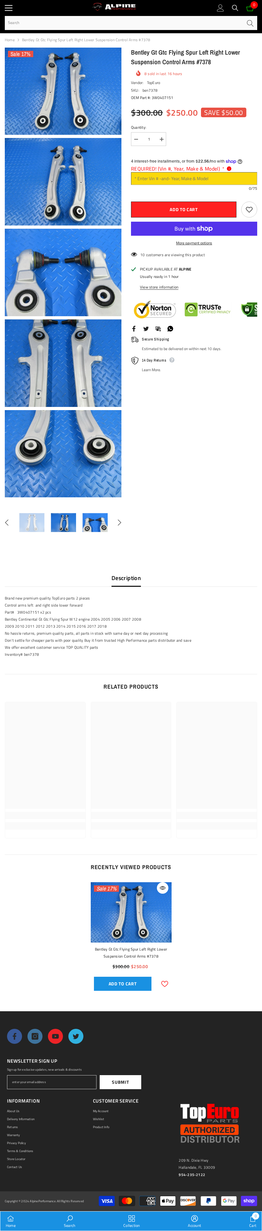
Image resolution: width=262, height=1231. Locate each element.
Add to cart (184, 209)
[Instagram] (34, 1036)
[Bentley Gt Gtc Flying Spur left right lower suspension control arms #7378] (131, 912)
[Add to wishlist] (249, 210)
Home (10, 40)
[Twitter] (146, 328)
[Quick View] (162, 888)
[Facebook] (134, 328)
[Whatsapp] (170, 328)
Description (126, 578)
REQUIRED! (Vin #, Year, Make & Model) (177, 168)
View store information (159, 287)
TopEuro (153, 83)
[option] (32, 522)
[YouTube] (55, 1036)
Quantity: (138, 127)
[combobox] (124, 23)
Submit (120, 1082)
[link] (45, 815)
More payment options (194, 243)
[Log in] (220, 7)
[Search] (235, 8)
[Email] (158, 328)
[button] (7, 522)
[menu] (8, 8)
